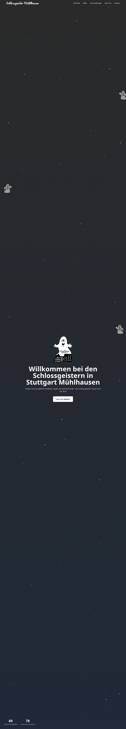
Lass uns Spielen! (63, 399)
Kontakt (117, 3)
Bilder (85, 3)
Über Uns (108, 3)
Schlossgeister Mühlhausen (22, 3)
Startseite (76, 3)
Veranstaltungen (96, 3)
